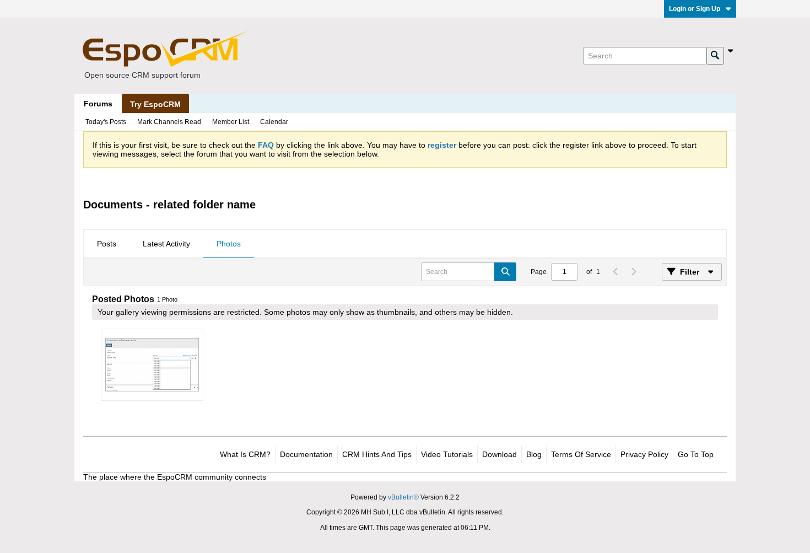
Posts (106, 243)
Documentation (306, 454)
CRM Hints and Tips (377, 454)
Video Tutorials (447, 454)
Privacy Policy (644, 454)
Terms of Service (581, 454)
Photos (229, 243)
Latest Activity (166, 243)
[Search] (715, 56)
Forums (98, 103)
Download (499, 454)
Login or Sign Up (694, 9)
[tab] (106, 244)
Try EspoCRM (155, 104)
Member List (230, 122)
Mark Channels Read (169, 122)
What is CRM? (245, 454)
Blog (534, 454)
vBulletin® (403, 497)
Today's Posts (105, 122)
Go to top (696, 454)
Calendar (274, 122)
